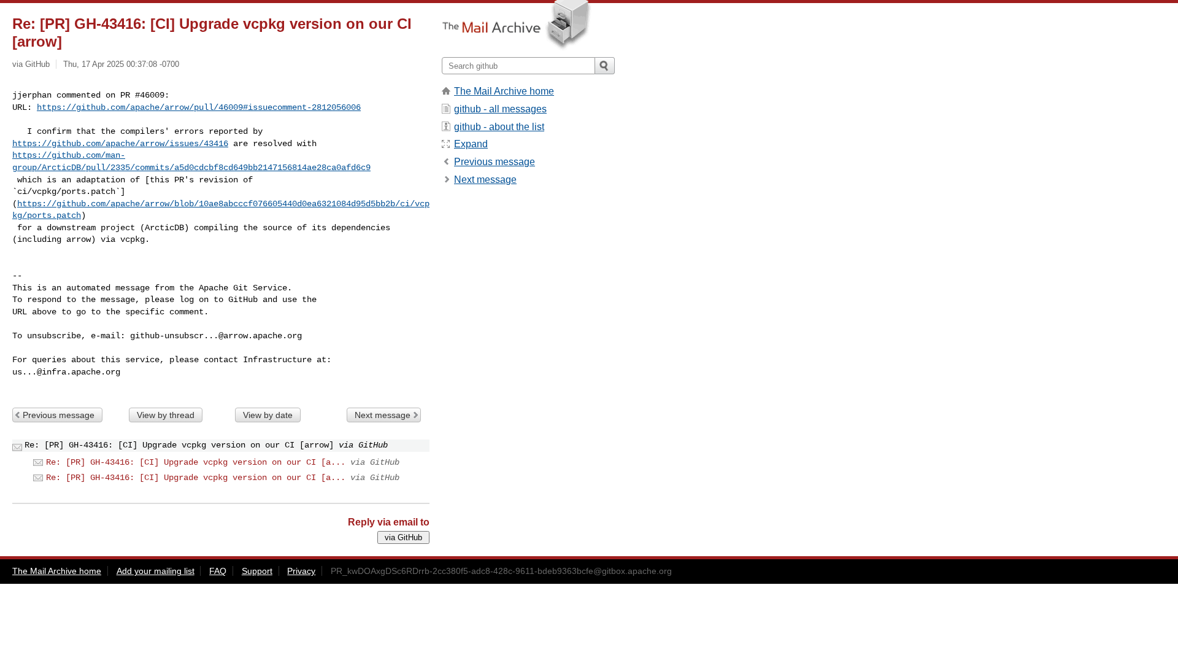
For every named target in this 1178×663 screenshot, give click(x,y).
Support (257, 571)
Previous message (58, 415)
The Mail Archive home (504, 91)
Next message (382, 415)
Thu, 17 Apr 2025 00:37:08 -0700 (121, 64)
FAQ (217, 571)
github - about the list (499, 127)
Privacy (301, 571)
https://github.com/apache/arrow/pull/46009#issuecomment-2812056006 (199, 107)
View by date (268, 415)
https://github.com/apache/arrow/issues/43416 (120, 144)
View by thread (165, 415)
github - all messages (500, 109)
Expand (471, 144)
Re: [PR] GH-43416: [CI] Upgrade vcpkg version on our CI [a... (195, 462)
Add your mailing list (155, 571)
